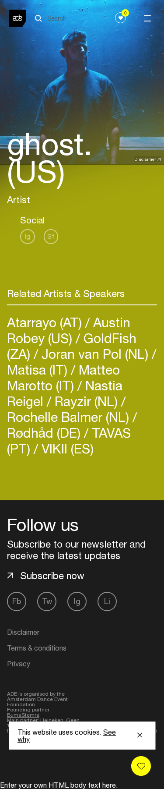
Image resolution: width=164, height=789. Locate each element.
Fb (16, 601)
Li (107, 601)
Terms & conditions (36, 647)
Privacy (18, 663)
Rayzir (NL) (86, 401)
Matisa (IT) (39, 369)
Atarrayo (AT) (46, 322)
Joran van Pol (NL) (95, 353)
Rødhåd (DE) (45, 432)
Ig (27, 236)
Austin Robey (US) (68, 330)
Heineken (51, 720)
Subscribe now (52, 575)
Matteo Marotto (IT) (63, 377)
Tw (47, 601)
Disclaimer (145, 159)
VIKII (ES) (66, 448)
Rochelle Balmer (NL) (70, 417)
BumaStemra (23, 715)
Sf (50, 236)
